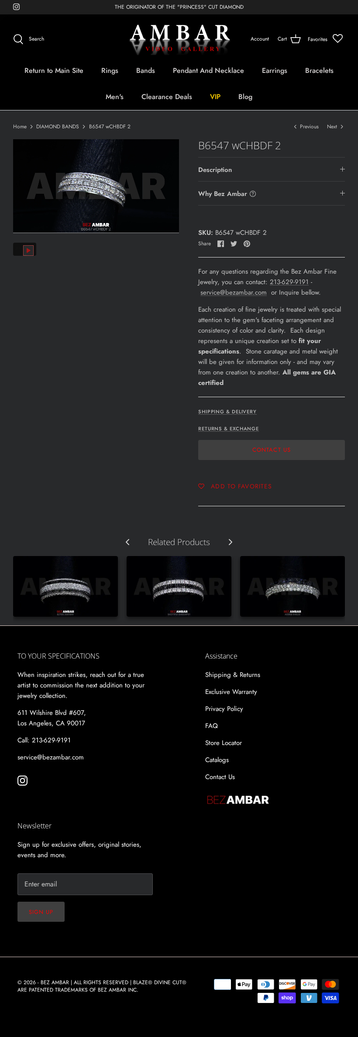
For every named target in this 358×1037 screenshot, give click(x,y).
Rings (109, 70)
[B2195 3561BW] (65, 586)
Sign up (41, 912)
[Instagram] (16, 6)
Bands (145, 70)
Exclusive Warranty (231, 692)
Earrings (274, 70)
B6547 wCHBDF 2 (110, 126)
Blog (245, 97)
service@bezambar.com (233, 292)
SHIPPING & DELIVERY (227, 411)
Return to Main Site (53, 70)
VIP (215, 97)
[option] (96, 186)
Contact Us (271, 450)
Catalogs (217, 760)
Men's (115, 97)
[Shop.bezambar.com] (179, 39)
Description (215, 170)
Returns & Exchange (228, 428)
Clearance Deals (166, 97)
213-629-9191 (289, 282)
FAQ (211, 726)
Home (20, 126)
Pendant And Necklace (208, 70)
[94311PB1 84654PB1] (179, 586)
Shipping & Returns (232, 675)
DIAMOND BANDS (57, 126)
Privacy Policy (224, 709)
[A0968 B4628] (292, 586)
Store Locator (223, 743)
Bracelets (319, 70)
